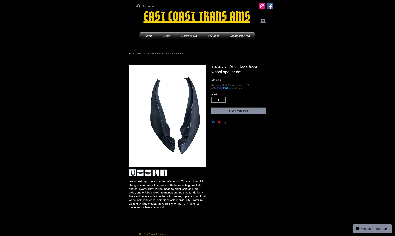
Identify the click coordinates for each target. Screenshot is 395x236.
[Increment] (223, 99)
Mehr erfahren (236, 88)
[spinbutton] (218, 99)
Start (131, 53)
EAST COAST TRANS (186, 18)
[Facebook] (270, 6)
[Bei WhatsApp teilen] (225, 122)
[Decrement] (214, 99)
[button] (263, 19)
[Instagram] (262, 6)
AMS (239, 18)
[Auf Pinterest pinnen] (219, 122)
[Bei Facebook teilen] (213, 122)
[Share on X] (231, 122)
